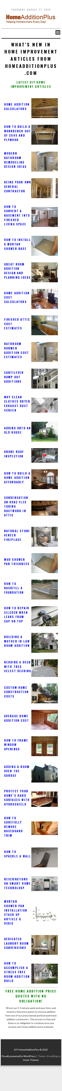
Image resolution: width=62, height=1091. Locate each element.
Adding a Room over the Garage (17, 771)
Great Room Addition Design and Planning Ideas (17, 271)
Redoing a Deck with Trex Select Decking (17, 666)
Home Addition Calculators (17, 106)
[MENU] (57, 32)
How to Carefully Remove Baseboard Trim (13, 827)
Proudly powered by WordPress (18, 1056)
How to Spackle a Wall (17, 854)
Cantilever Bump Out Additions (14, 377)
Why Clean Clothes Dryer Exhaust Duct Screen (17, 403)
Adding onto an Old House (17, 430)
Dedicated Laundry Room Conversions (16, 943)
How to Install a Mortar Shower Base (17, 244)
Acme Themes (31, 1059)
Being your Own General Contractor (17, 186)
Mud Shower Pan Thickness (17, 561)
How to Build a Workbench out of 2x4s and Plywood (17, 133)
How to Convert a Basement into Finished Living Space (17, 215)
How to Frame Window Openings (16, 744)
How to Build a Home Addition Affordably (17, 477)
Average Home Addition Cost (16, 718)
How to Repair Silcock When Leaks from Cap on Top (17, 614)
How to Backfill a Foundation (14, 588)
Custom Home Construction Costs (16, 692)
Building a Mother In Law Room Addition (17, 641)
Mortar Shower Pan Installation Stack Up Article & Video (15, 912)
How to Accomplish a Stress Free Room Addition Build (17, 972)
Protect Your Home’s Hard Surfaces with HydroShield (17, 797)
